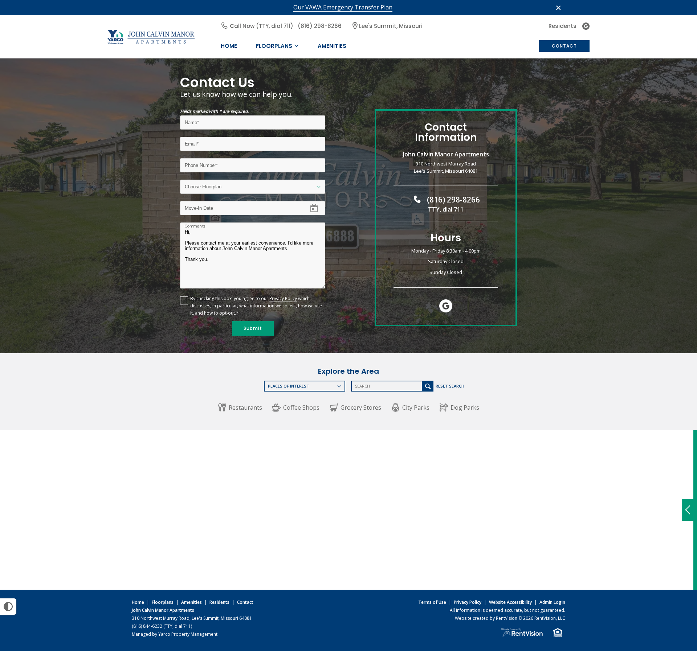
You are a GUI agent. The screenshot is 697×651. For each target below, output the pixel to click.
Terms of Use (432, 602)
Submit (253, 328)
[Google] (586, 26)
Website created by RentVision (486, 618)
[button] (240, 407)
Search (428, 386)
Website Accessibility (510, 602)
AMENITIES (332, 46)
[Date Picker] (318, 208)
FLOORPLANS (274, 46)
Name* (192, 120)
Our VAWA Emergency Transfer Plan (342, 7)
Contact (564, 46)
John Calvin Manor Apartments (163, 610)
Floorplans (163, 602)
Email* (191, 141)
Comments (195, 226)
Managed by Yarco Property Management (174, 634)
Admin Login (552, 602)
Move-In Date (198, 205)
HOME (229, 46)
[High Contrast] (8, 606)
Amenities (191, 602)
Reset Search (450, 386)
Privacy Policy (283, 298)
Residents (562, 26)
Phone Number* (202, 162)
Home (138, 602)
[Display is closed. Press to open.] (687, 510)
